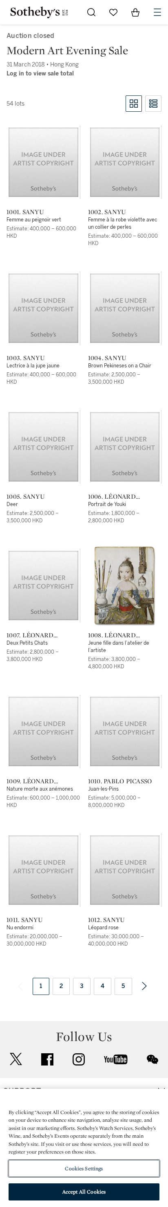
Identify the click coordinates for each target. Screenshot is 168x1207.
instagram (79, 1059)
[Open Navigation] (157, 12)
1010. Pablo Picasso (120, 781)
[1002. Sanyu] (125, 162)
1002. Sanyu (107, 212)
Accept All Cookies (84, 1191)
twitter (16, 1059)
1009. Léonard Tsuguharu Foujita (42, 781)
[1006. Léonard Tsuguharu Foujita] (125, 447)
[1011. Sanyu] (43, 870)
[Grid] (134, 103)
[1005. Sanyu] (43, 447)
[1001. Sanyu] (43, 162)
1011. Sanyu (25, 920)
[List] (153, 103)
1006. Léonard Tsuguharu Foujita (123, 497)
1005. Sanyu (26, 497)
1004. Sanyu (107, 358)
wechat (152, 1059)
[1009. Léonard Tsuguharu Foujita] (43, 731)
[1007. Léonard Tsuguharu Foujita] (43, 585)
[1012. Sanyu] (125, 870)
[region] (84, 1148)
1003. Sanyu (26, 358)
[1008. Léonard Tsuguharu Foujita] (125, 585)
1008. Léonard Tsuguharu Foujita (123, 635)
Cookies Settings (84, 1168)
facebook (47, 1059)
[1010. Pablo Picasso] (125, 731)
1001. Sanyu (25, 212)
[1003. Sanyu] (43, 308)
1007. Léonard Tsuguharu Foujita (42, 635)
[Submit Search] (91, 12)
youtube (116, 1059)
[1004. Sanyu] (125, 308)
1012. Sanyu (106, 920)
